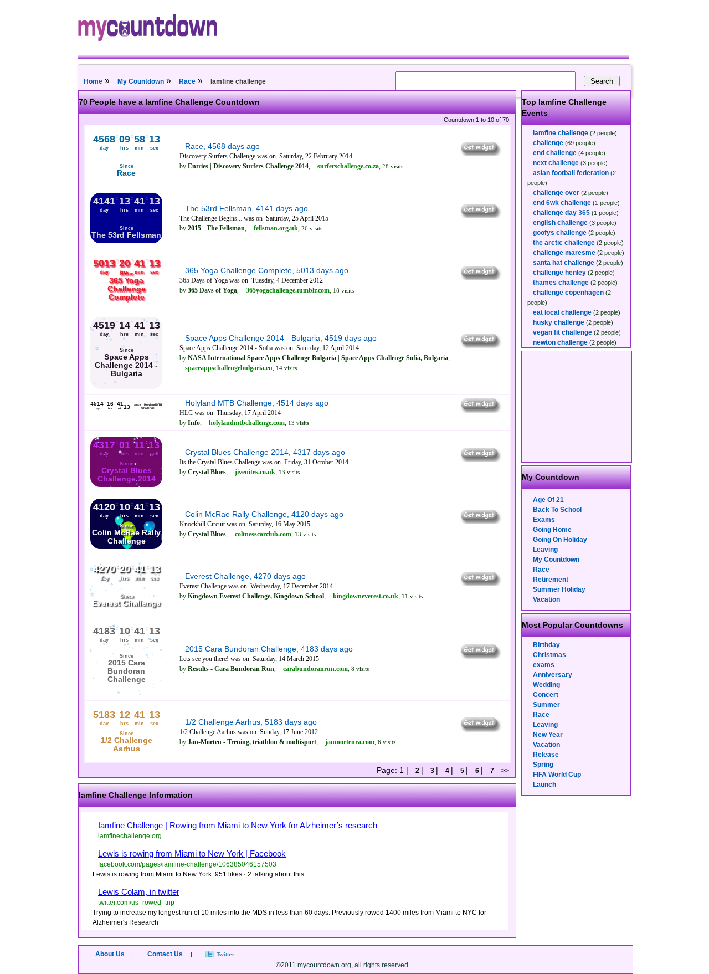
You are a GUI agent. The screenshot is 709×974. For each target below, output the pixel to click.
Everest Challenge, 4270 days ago (245, 576)
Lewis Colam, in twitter (138, 891)
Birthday (546, 645)
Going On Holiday (560, 540)
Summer (546, 705)
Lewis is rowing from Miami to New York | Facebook (192, 853)
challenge (548, 143)
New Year (548, 735)
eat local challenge (562, 312)
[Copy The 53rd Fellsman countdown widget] (480, 215)
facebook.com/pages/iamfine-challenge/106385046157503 (187, 864)
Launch (544, 784)
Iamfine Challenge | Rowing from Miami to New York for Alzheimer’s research (237, 825)
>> (505, 771)
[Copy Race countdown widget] (480, 153)
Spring (543, 764)
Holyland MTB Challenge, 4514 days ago (256, 402)
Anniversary (552, 675)
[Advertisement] (577, 406)
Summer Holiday (559, 589)
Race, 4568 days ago (222, 146)
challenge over (556, 193)
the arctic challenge (564, 243)
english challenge (560, 223)
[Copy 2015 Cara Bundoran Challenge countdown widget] (480, 656)
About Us (110, 954)
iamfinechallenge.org (130, 836)
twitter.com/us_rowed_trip (136, 902)
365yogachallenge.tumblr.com (288, 290)
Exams (544, 520)
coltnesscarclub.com (263, 534)
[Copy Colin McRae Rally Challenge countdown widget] (480, 521)
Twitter (225, 954)
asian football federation (571, 173)
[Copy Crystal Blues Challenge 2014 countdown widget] (480, 459)
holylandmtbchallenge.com (247, 423)
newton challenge (560, 342)
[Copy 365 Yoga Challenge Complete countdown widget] (480, 277)
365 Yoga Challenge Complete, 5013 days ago (266, 270)
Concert (545, 695)
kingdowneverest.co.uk (365, 596)
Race (187, 81)
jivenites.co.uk (255, 472)
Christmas (549, 655)
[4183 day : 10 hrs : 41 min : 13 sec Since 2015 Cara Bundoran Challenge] (126, 692)
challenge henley (559, 272)
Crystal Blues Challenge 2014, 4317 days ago (265, 452)
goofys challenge (560, 233)
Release (546, 754)
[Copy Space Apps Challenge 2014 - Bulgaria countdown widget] (480, 345)
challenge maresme (564, 253)
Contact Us (165, 954)
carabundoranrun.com (315, 669)
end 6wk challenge (562, 203)
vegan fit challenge (562, 332)
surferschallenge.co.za (348, 166)
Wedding (546, 685)
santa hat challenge (563, 262)
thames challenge (561, 282)
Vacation (546, 599)
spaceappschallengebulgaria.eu (229, 368)
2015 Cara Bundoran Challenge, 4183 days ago (269, 648)
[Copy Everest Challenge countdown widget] (480, 583)
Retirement (550, 579)
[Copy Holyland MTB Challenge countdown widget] (480, 410)
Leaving (545, 549)
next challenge (556, 163)
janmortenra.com (349, 742)
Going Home (552, 530)
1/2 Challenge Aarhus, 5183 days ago (251, 721)
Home (93, 81)
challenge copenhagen (568, 292)
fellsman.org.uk (276, 228)
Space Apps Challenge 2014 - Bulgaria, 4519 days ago (281, 338)
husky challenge (558, 322)
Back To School (557, 510)
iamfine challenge (560, 133)
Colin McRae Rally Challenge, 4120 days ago (264, 514)
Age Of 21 (548, 500)
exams (543, 665)
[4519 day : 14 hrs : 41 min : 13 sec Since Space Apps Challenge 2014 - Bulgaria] (126, 387)
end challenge (555, 153)
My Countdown (140, 81)
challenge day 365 (561, 213)
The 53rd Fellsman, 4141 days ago (246, 208)
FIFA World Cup (557, 774)
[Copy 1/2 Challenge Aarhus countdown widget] (480, 729)
